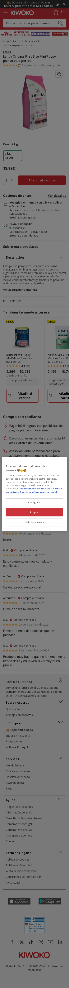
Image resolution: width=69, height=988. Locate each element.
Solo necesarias (34, 522)
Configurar (34, 502)
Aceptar (34, 512)
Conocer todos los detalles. (34, 488)
